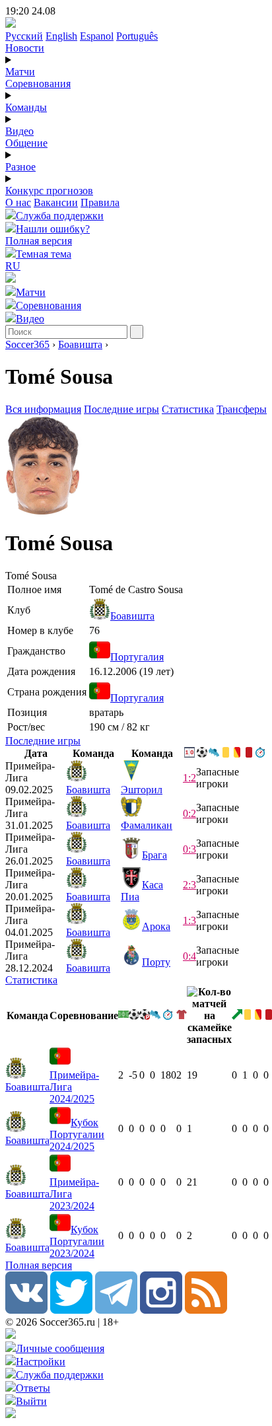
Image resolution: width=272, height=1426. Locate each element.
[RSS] (206, 1310)
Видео (19, 131)
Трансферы (242, 409)
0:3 (189, 849)
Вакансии (56, 202)
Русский (24, 36)
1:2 (189, 777)
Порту (156, 962)
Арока (156, 926)
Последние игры (121, 409)
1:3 (189, 920)
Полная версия (38, 240)
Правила (100, 202)
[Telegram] (116, 1310)
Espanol (97, 36)
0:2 (189, 813)
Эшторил (141, 789)
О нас (18, 202)
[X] (71, 1310)
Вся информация (43, 409)
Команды (26, 107)
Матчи (20, 71)
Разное (20, 166)
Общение (26, 143)
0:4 (189, 956)
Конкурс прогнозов (49, 190)
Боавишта (80, 344)
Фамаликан (146, 825)
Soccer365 (27, 344)
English (61, 36)
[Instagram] (161, 1310)
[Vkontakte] (26, 1310)
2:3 (189, 884)
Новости (24, 47)
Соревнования (38, 83)
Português (137, 36)
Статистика (188, 409)
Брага (154, 855)
